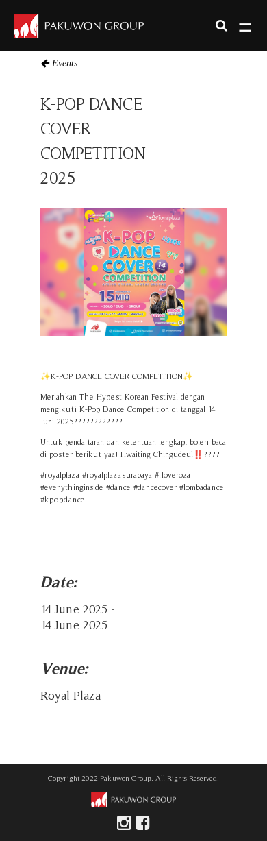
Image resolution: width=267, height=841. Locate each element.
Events (64, 63)
